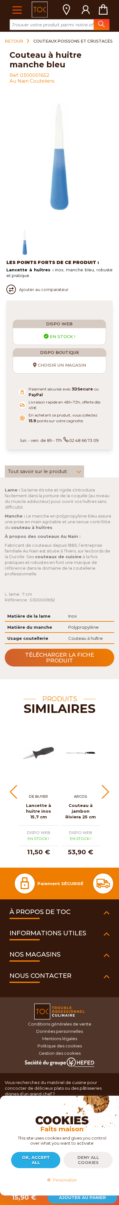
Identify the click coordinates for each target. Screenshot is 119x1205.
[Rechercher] (101, 24)
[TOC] (40, 9)
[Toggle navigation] (17, 9)
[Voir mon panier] (103, 9)
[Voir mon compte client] (85, 9)
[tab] (44, 471)
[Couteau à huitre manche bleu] (24, 242)
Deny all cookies (88, 1160)
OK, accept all (36, 1160)
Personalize (64, 1179)
